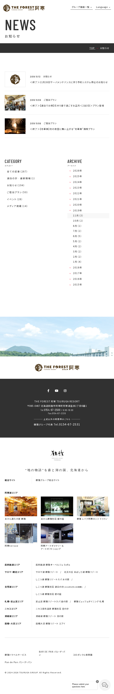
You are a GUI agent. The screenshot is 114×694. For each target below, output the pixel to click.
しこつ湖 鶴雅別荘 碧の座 (49, 594)
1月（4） (77, 261)
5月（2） (77, 241)
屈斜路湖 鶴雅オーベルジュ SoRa (53, 564)
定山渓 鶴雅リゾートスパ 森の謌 (52, 601)
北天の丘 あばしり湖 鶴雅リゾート (81, 571)
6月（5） (77, 236)
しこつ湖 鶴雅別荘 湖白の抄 (59, 586)
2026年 (77, 170)
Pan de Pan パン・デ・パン (18, 662)
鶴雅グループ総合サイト (48, 480)
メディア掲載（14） (17, 206)
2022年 (77, 193)
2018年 (77, 267)
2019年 (77, 210)
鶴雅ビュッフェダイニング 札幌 (89, 601)
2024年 (77, 182)
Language (102, 6)
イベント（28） (15, 199)
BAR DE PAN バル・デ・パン (52, 653)
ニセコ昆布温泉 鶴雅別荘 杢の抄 (52, 608)
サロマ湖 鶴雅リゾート (47, 571)
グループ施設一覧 (81, 6)
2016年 (77, 278)
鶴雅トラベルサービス (15, 654)
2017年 (77, 273)
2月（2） (77, 256)
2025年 (77, 176)
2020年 (77, 204)
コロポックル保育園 (83, 654)
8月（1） (77, 225)
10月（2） (78, 220)
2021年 (77, 199)
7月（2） (77, 230)
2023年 (77, 187)
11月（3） (78, 215)
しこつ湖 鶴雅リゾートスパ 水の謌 (52, 579)
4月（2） (77, 246)
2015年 (77, 284)
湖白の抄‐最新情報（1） (21, 178)
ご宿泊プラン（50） (17, 192)
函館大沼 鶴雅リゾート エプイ (50, 623)
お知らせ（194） (16, 185)
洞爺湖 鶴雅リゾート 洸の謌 (50, 616)
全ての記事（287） (17, 171)
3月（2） (77, 251)
